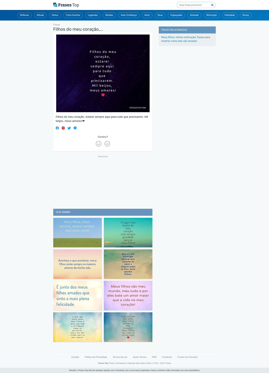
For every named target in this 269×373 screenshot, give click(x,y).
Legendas (93, 15)
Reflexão (24, 15)
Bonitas (109, 15)
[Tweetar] (69, 128)
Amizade (194, 15)
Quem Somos (139, 357)
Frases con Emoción (187, 357)
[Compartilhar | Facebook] (57, 128)
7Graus (168, 363)
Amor (147, 15)
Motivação (211, 15)
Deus (160, 15)
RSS (154, 357)
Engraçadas (176, 15)
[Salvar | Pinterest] (63, 128)
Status (55, 15)
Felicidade (230, 15)
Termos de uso (120, 357)
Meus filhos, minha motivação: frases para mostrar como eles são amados (185, 39)
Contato (75, 357)
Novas (246, 15)
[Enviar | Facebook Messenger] (75, 128)
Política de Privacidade (96, 357)
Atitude (40, 15)
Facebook (167, 357)
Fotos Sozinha (73, 15)
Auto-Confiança (129, 15)
